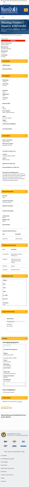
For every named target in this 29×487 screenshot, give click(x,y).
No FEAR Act (4, 471)
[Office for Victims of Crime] (14, 446)
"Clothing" (4, 259)
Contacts (4, 338)
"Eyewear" (4, 266)
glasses (13, 266)
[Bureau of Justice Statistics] (14, 442)
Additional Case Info (7, 276)
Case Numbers (6, 61)
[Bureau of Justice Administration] (5, 441)
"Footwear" (5, 269)
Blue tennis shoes (15, 269)
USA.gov (3, 478)
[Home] (9, 10)
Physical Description (7, 191)
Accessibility (4, 455)
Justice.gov (3, 481)
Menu (26, 10)
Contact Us (19, 401)
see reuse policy (18, 35)
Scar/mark (5, 238)
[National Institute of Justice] (23, 441)
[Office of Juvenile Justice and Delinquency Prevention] (5, 446)
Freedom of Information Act (7, 474)
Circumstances (6, 135)
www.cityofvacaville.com (10, 373)
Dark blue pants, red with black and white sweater (16, 261)
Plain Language (4, 462)
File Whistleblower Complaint (7, 458)
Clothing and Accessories (9, 245)
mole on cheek (18, 238)
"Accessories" (5, 254)
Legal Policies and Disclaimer (7, 468)
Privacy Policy (4, 465)
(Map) (14, 151)
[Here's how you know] (14, 2)
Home (3, 17)
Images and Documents (8, 311)
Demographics (6, 76)
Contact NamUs (6, 398)
